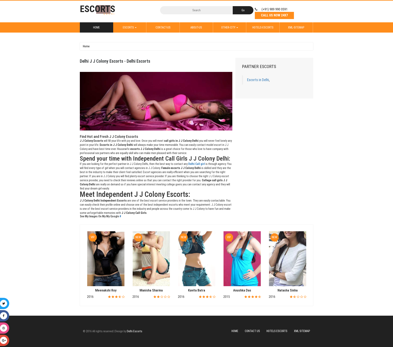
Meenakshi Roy (105, 290)
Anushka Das (242, 290)
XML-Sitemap (296, 27)
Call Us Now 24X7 (274, 15)
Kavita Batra (196, 290)
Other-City (228, 27)
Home (96, 27)
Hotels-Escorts (262, 27)
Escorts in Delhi (258, 80)
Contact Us (252, 331)
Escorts (128, 27)
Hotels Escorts (277, 331)
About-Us (196, 27)
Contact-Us (163, 27)
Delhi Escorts (134, 331)
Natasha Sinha (288, 290)
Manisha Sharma (151, 290)
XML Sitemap (302, 331)
